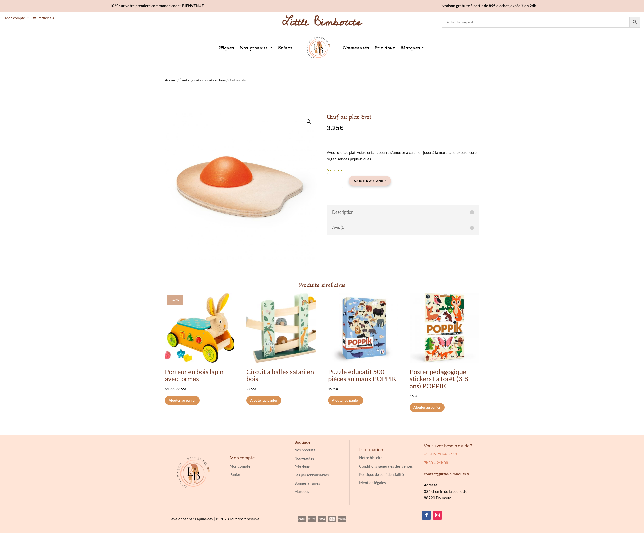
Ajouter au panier (370, 181)
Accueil (171, 80)
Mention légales (372, 482)
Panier (235, 474)
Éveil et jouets (190, 80)
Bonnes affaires (307, 483)
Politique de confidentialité (381, 474)
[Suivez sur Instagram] (437, 515)
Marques (410, 47)
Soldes (285, 47)
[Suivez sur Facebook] (426, 515)
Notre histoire (371, 457)
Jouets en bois (215, 80)
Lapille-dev (204, 519)
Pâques (226, 47)
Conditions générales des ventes (386, 466)
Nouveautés (356, 47)
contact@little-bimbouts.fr (446, 474)
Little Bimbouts (322, 21)
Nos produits (254, 47)
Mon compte (15, 18)
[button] (308, 121)
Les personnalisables (311, 475)
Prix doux (385, 47)
